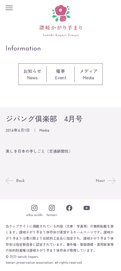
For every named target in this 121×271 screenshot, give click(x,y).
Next (100, 181)
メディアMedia (89, 74)
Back (20, 181)
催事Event (60, 74)
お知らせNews (32, 74)
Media (44, 130)
